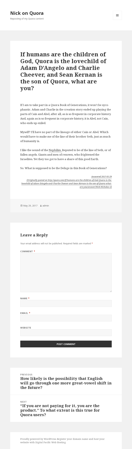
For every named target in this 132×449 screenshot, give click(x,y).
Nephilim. (55, 150)
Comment (27, 251)
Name (24, 298)
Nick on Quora (27, 13)
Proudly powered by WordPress (38, 438)
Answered (101, 176)
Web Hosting (58, 442)
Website (25, 327)
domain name (80, 438)
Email (25, 313)
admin (45, 205)
